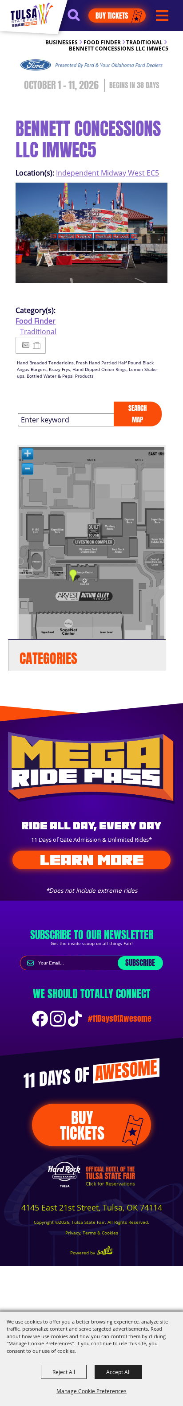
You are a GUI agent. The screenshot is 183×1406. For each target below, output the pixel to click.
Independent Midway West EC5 (107, 173)
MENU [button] (162, 15)
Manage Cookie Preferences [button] (91, 1390)
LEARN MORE (91, 860)
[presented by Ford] (91, 65)
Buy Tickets (111, 15)
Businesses (61, 42)
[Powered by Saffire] (104, 1252)
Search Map (137, 414)
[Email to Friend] (25, 345)
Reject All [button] (63, 1371)
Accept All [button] (118, 1371)
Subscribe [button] (140, 963)
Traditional (144, 42)
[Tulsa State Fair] (32, 14)
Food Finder (102, 42)
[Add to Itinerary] (37, 345)
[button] (78, 19)
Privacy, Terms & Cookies (91, 1233)
